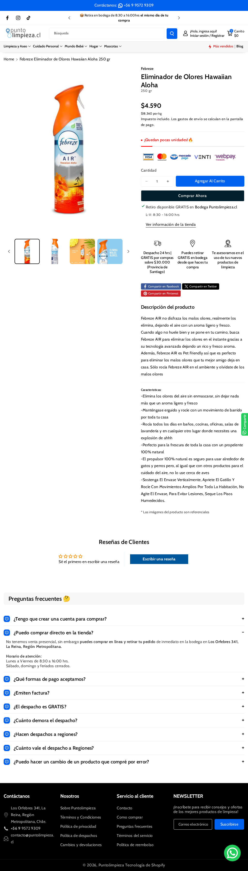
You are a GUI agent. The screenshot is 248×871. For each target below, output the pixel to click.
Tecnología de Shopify (145, 865)
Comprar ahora (192, 195)
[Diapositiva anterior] (69, 18)
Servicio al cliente (135, 796)
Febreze (147, 68)
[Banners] (189, 157)
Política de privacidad (78, 826)
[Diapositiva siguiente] (179, 18)
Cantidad (148, 170)
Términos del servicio (135, 835)
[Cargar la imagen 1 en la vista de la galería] (27, 251)
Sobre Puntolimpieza (78, 808)
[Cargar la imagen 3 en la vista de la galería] (82, 251)
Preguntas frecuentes (134, 826)
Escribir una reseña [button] (159, 559)
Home (9, 59)
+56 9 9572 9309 (139, 5)
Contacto (124, 808)
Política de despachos (78, 835)
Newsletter (188, 796)
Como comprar (130, 817)
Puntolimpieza (111, 865)
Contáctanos (17, 796)
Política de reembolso (135, 844)
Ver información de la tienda (171, 224)
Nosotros (69, 796)
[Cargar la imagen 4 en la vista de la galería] (110, 251)
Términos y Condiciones (80, 817)
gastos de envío (190, 119)
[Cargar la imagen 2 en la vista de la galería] (54, 251)
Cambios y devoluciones (81, 844)
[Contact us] (232, 853)
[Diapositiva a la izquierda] (9, 251)
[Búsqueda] (172, 33)
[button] (17, 46)
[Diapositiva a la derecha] (128, 251)
